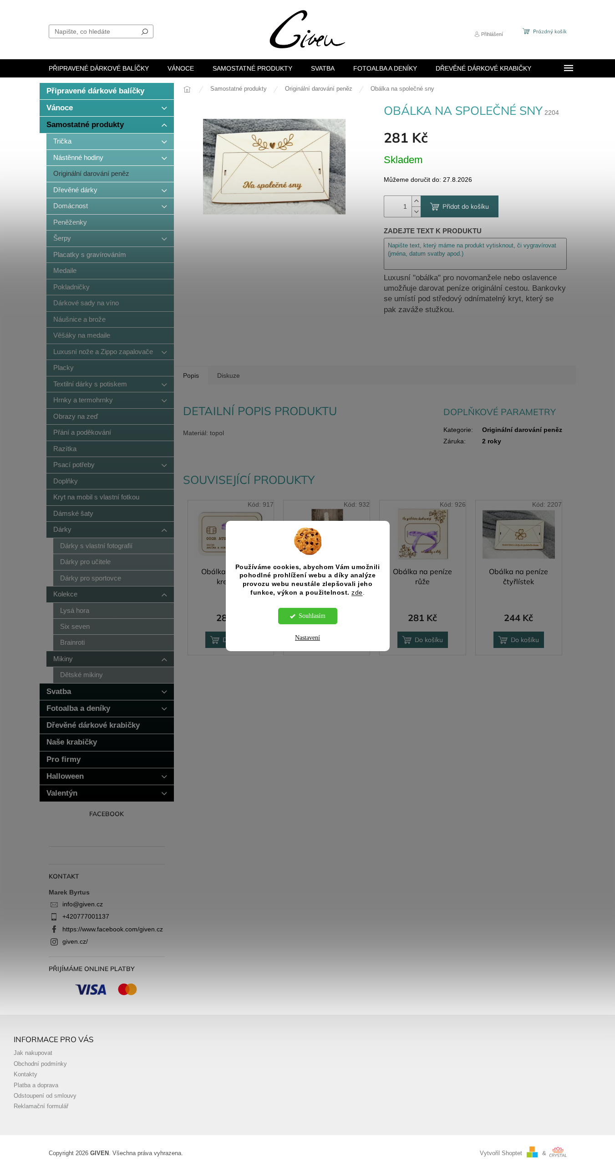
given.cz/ (75, 941)
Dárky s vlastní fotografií (96, 546)
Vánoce (59, 107)
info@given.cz (82, 904)
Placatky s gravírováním (89, 254)
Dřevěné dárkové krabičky (93, 725)
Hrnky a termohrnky (83, 400)
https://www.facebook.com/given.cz (112, 929)
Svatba (58, 691)
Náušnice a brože (79, 319)
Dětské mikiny (81, 675)
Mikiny (63, 659)
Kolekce (65, 594)
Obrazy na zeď (75, 416)
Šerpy (62, 238)
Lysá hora (74, 610)
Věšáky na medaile (81, 335)
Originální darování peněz (91, 173)
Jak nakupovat (33, 1053)
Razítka (64, 448)
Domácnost (70, 206)
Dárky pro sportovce (90, 578)
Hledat (144, 31)
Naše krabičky (71, 742)
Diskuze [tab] (228, 375)
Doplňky (65, 481)
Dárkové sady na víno (86, 303)
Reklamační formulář (41, 1106)
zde (357, 592)
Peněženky (70, 222)
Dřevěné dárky (75, 190)
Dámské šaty (73, 513)
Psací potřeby (74, 464)
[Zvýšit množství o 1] (416, 201)
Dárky (62, 529)
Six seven (75, 626)
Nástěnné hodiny (78, 157)
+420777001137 (85, 916)
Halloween (65, 776)
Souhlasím (312, 615)
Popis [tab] (191, 375)
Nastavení (307, 637)
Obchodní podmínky (40, 1064)
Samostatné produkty (85, 124)
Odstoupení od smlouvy (45, 1096)
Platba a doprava (36, 1085)
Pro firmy (63, 759)
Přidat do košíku (465, 206)
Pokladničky (71, 287)
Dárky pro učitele (85, 561)
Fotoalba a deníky (78, 708)
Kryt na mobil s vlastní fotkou (96, 497)
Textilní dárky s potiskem (90, 384)
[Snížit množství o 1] (416, 211)
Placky (63, 367)
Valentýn (61, 793)
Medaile (64, 270)
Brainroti (72, 642)
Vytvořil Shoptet (501, 1153)
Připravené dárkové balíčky (95, 91)
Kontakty (25, 1074)
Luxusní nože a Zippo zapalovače (103, 351)
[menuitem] (99, 68)
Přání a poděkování (82, 432)
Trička (62, 141)
